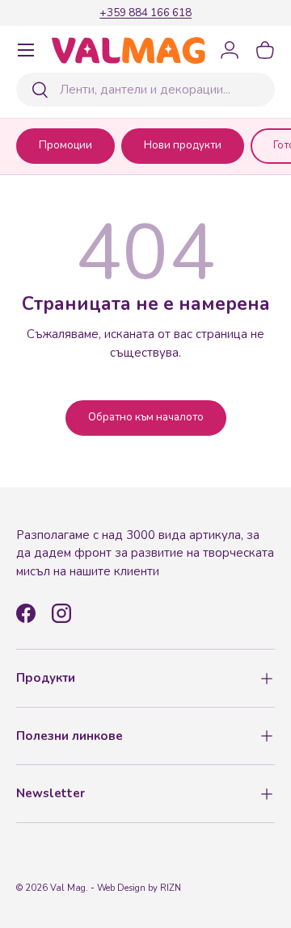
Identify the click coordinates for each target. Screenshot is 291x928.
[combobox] (145, 90)
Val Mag (68, 888)
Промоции (65, 145)
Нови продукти (182, 145)
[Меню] (26, 50)
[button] (265, 50)
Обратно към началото (146, 417)
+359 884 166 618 (145, 12)
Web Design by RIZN (139, 888)
